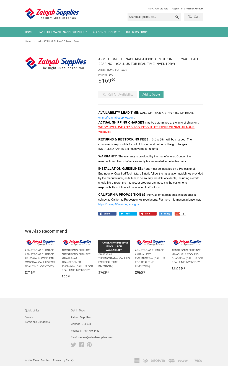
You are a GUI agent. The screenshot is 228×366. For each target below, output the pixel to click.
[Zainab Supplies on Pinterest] (89, 345)
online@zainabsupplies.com (116, 117)
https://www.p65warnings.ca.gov (118, 204)
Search (29, 317)
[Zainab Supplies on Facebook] (81, 345)
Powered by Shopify (63, 360)
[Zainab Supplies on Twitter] (73, 345)
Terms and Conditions (37, 322)
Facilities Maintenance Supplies (62, 32)
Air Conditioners (105, 32)
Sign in (175, 8)
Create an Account (193, 8)
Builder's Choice (137, 32)
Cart (196, 16)
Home (29, 32)
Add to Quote (151, 94)
